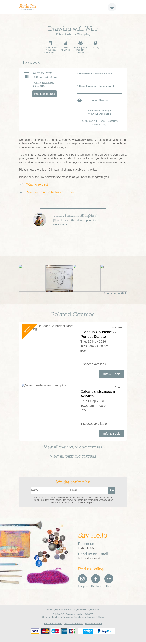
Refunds (96, 124)
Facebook (95, 586)
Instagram (82, 586)
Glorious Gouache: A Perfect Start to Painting (98, 336)
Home (28, 7)
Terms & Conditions (109, 121)
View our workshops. (100, 113)
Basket (112, 7)
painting (72, 456)
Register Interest (44, 93)
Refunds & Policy (93, 623)
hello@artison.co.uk (89, 558)
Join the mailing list (73, 482)
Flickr (109, 586)
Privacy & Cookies (53, 623)
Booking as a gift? (89, 121)
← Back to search (30, 62)
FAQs (104, 124)
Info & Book (111, 374)
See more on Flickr (115, 293)
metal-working (73, 447)
